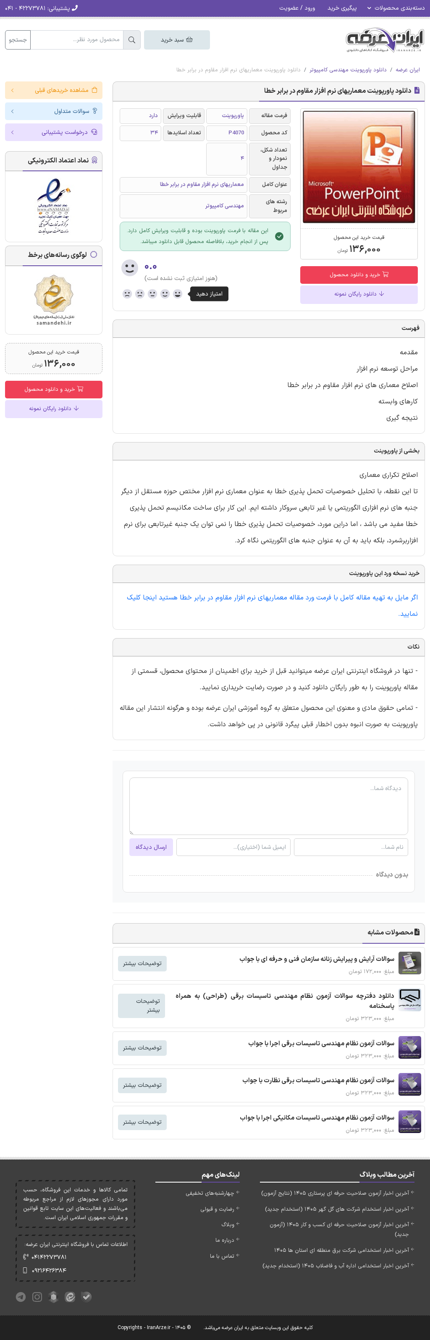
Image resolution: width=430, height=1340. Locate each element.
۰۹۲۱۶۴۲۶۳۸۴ (49, 1271)
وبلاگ (227, 1225)
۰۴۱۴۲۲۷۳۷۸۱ (49, 1257)
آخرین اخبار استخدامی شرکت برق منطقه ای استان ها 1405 (341, 1250)
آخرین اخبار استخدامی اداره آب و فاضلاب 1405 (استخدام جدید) (335, 1266)
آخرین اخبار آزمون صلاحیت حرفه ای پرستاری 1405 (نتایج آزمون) (335, 1193)
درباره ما (224, 1240)
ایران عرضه (408, 70)
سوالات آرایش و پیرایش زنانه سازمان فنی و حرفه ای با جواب (316, 959)
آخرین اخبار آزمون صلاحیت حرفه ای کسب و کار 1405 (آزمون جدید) (339, 1230)
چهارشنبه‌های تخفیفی (210, 1193)
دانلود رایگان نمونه (356, 294)
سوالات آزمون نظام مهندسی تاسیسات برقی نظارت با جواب (318, 1081)
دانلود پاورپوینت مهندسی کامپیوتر (348, 70)
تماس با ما (222, 1256)
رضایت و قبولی (217, 1209)
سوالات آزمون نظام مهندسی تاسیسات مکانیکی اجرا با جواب (317, 1118)
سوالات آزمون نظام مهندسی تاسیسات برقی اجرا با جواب (321, 1044)
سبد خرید (173, 40)
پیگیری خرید (342, 8)
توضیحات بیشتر (142, 963)
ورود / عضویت (297, 8)
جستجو (18, 40)
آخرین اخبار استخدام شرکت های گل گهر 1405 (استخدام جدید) (337, 1209)
